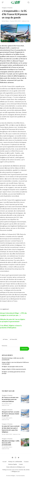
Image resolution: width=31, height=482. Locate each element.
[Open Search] (28, 2)
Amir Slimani (6, 21)
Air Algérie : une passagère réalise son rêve (12, 366)
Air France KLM (13, 339)
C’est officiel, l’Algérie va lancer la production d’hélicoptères (11, 327)
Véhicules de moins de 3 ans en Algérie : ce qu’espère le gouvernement (13, 320)
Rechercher (4, 345)
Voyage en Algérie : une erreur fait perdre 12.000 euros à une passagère (15, 363)
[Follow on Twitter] (18, 457)
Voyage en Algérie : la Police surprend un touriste (14, 369)
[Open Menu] (2, 2)
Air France (5, 339)
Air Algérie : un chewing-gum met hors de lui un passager (13, 372)
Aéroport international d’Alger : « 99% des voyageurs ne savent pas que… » (13, 314)
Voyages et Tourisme (7, 8)
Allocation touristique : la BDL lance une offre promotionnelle (13, 358)
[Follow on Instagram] (15, 457)
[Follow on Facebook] (12, 457)
